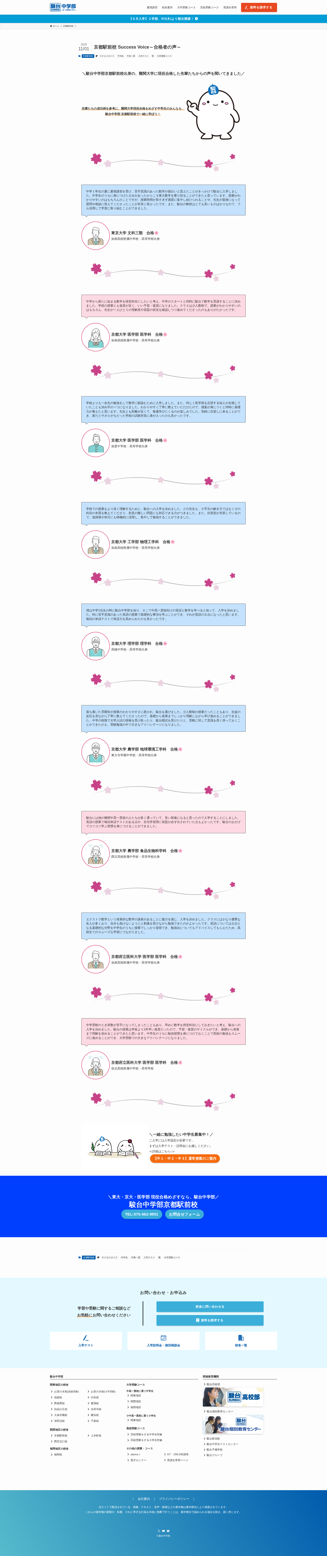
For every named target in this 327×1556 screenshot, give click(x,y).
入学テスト (143, 56)
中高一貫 (131, 56)
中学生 (121, 56)
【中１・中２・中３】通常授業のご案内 (184, 1158)
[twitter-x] (159, 1531)
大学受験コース (164, 56)
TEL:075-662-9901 (141, 1214)
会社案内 (145, 1498)
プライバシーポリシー (174, 1498)
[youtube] (163, 1531)
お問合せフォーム (184, 1214)
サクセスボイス (107, 56)
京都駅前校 (88, 56)
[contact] (168, 1531)
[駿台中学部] (63, 7)
